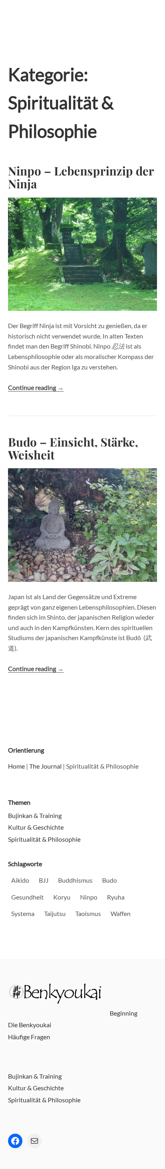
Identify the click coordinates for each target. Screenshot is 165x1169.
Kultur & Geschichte (36, 827)
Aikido (20, 880)
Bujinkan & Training (35, 815)
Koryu (61, 897)
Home (16, 766)
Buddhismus (75, 880)
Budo (109, 880)
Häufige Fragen (29, 1036)
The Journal (45, 766)
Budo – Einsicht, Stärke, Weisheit (73, 448)
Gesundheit (27, 897)
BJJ (43, 880)
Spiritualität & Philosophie (44, 839)
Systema (22, 913)
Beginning (123, 1013)
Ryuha (116, 897)
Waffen (121, 913)
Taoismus (88, 913)
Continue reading (36, 388)
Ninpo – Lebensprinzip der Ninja (81, 177)
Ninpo (88, 897)
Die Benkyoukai (29, 1024)
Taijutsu (55, 913)
